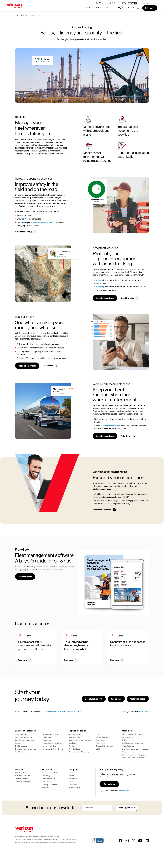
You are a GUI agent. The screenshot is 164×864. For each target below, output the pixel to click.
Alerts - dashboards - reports (132, 734)
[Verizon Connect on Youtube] (140, 840)
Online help (73, 785)
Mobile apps (47, 740)
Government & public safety (79, 752)
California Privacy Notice (23, 839)
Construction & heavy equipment (80, 740)
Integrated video (128, 746)
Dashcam (18, 743)
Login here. (144, 711)
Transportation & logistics (105, 746)
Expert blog (46, 776)
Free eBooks (46, 782)
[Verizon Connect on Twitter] (133, 840)
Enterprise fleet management (25, 749)
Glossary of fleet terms (50, 785)
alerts (116, 419)
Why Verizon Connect (126, 8)
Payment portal (74, 787)
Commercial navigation (23, 737)
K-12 (97, 734)
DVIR (124, 740)
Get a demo (150, 8)
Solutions (100, 8)
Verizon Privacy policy (51, 839)
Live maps (98, 280)
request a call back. (74, 711)
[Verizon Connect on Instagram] (127, 840)
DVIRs (25, 219)
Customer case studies (50, 773)
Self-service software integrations (134, 755)
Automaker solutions (22, 776)
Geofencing (99, 286)
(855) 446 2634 (115, 3)
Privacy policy (53, 842)
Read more (22, 660)
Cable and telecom (75, 737)
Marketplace (47, 737)
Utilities (98, 749)
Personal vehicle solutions (52, 743)
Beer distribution (75, 734)
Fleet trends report (48, 779)
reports (126, 419)
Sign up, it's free (127, 807)
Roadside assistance (50, 746)
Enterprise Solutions (102, 509)
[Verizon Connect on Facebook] (120, 840)
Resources (110, 8)
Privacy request (37, 839)
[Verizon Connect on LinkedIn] (147, 840)
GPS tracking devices (50, 734)
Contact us (73, 779)
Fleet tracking (20, 752)
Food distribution (75, 749)
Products (89, 8)
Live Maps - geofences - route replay (135, 749)
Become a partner (21, 779)
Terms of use (43, 836)
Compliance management (24, 740)
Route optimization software (53, 749)
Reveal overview (128, 752)
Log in (155, 3)
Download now (25, 576)
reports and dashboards (44, 222)
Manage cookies (53, 836)
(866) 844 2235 (125, 791)
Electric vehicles (21, 746)
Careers (72, 776)
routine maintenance (111, 425)
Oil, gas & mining (102, 737)
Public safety (100, 740)
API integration (20, 773)
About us (72, 773)
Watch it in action (137, 699)
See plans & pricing (105, 298)
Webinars (45, 787)
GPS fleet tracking (23, 231)
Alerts (97, 290)
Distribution (73, 743)
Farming (72, 746)
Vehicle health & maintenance (133, 758)
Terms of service (66, 842)
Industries (24, 15)
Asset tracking (127, 298)
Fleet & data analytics (23, 782)
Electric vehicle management (132, 743)
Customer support (145, 3)
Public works (100, 743)
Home (17, 15)
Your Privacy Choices (69, 839)
